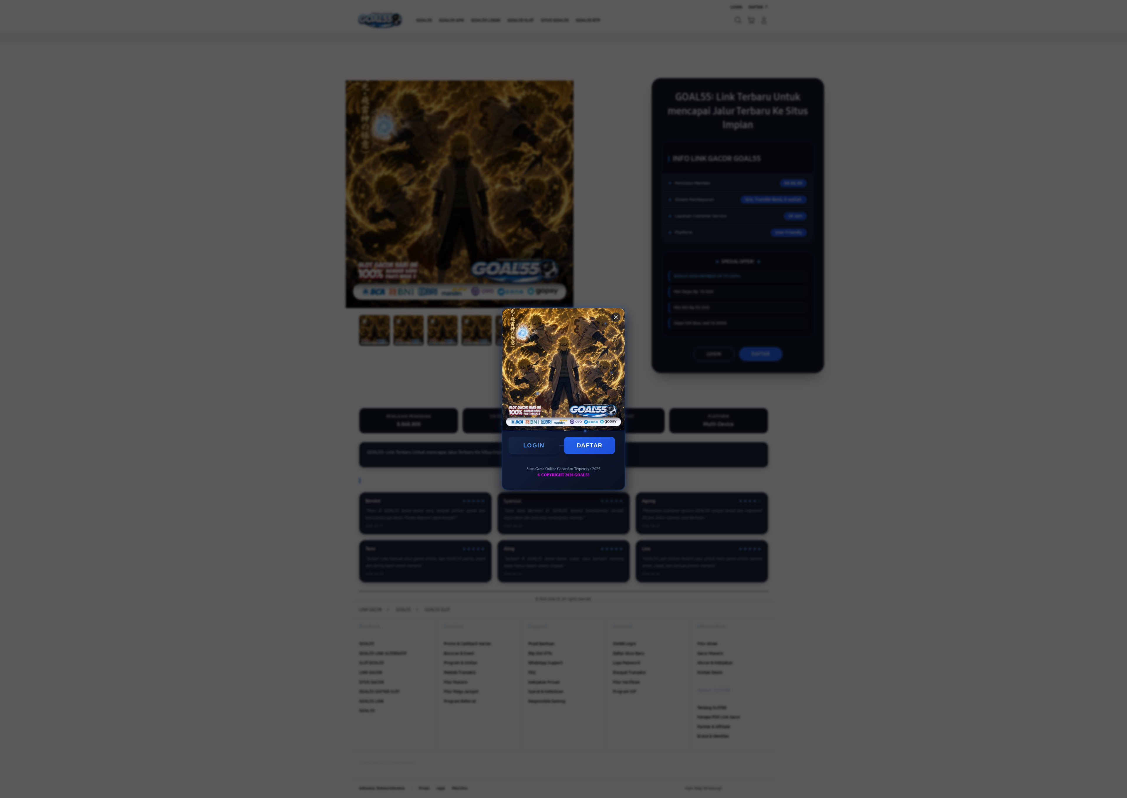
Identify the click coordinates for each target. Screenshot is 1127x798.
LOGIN (533, 445)
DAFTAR (590, 445)
